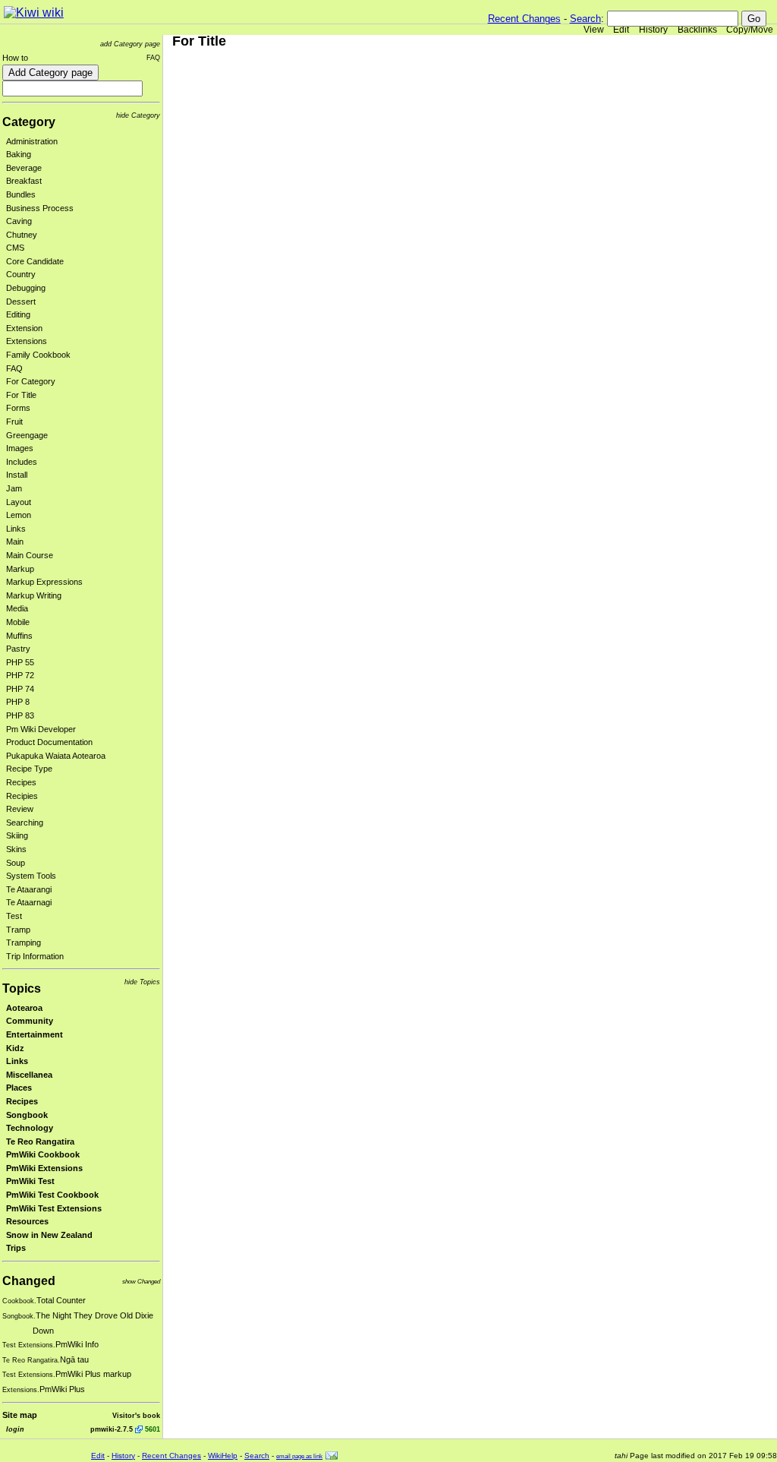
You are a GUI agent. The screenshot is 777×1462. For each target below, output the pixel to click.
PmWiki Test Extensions (54, 1208)
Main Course (29, 555)
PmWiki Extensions (44, 1168)
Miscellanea (29, 1074)
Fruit (14, 421)
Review (19, 808)
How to (15, 57)
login (15, 1429)
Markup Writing (33, 595)
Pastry (18, 648)
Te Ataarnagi (29, 902)
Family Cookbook (38, 354)
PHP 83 (20, 715)
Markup (20, 568)
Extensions (26, 341)
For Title (21, 394)
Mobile (18, 622)
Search (585, 18)
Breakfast (24, 180)
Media (17, 608)
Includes (21, 461)
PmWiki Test (30, 1181)
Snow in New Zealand (49, 1234)
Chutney (21, 234)
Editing (18, 314)
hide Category (138, 115)
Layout (18, 502)
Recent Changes (524, 18)
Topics (21, 988)
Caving (19, 221)
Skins (16, 849)
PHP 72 (20, 675)
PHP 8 (18, 701)
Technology (29, 1127)
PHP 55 (20, 662)
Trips (16, 1247)
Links (16, 528)
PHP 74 (20, 688)
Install (16, 474)
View (594, 29)
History (653, 29)
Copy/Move (749, 29)
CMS (15, 247)
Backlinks (697, 29)
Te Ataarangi (29, 889)
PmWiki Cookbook (43, 1154)
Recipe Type (29, 768)
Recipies (22, 795)
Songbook (27, 1114)
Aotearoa (24, 1007)
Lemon (18, 514)
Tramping (23, 942)
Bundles (21, 194)
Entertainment (34, 1034)
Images (19, 448)
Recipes (21, 782)
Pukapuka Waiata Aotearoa (55, 755)
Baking (18, 154)
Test (14, 915)
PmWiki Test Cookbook (52, 1194)
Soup (15, 862)
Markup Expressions (44, 581)
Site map (19, 1414)
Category (28, 121)
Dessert (21, 301)
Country (21, 274)
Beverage (24, 167)
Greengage (27, 435)
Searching (24, 822)
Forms (18, 407)
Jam (14, 488)
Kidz (15, 1048)
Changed (28, 1280)
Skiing (17, 835)
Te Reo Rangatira (40, 1141)
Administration (32, 141)
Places (19, 1087)
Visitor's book (136, 1415)
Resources (27, 1221)
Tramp (18, 929)
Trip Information (35, 956)
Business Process (40, 208)
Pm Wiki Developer (41, 729)
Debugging (26, 287)
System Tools (31, 875)
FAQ (153, 57)
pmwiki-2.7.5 (111, 1429)
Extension (24, 328)
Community (29, 1020)
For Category (30, 381)
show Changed (141, 1281)
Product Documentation (49, 742)
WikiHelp (223, 1455)
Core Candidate (35, 261)
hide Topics (142, 981)
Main (15, 541)
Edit (621, 29)
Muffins (19, 635)
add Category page (130, 43)
